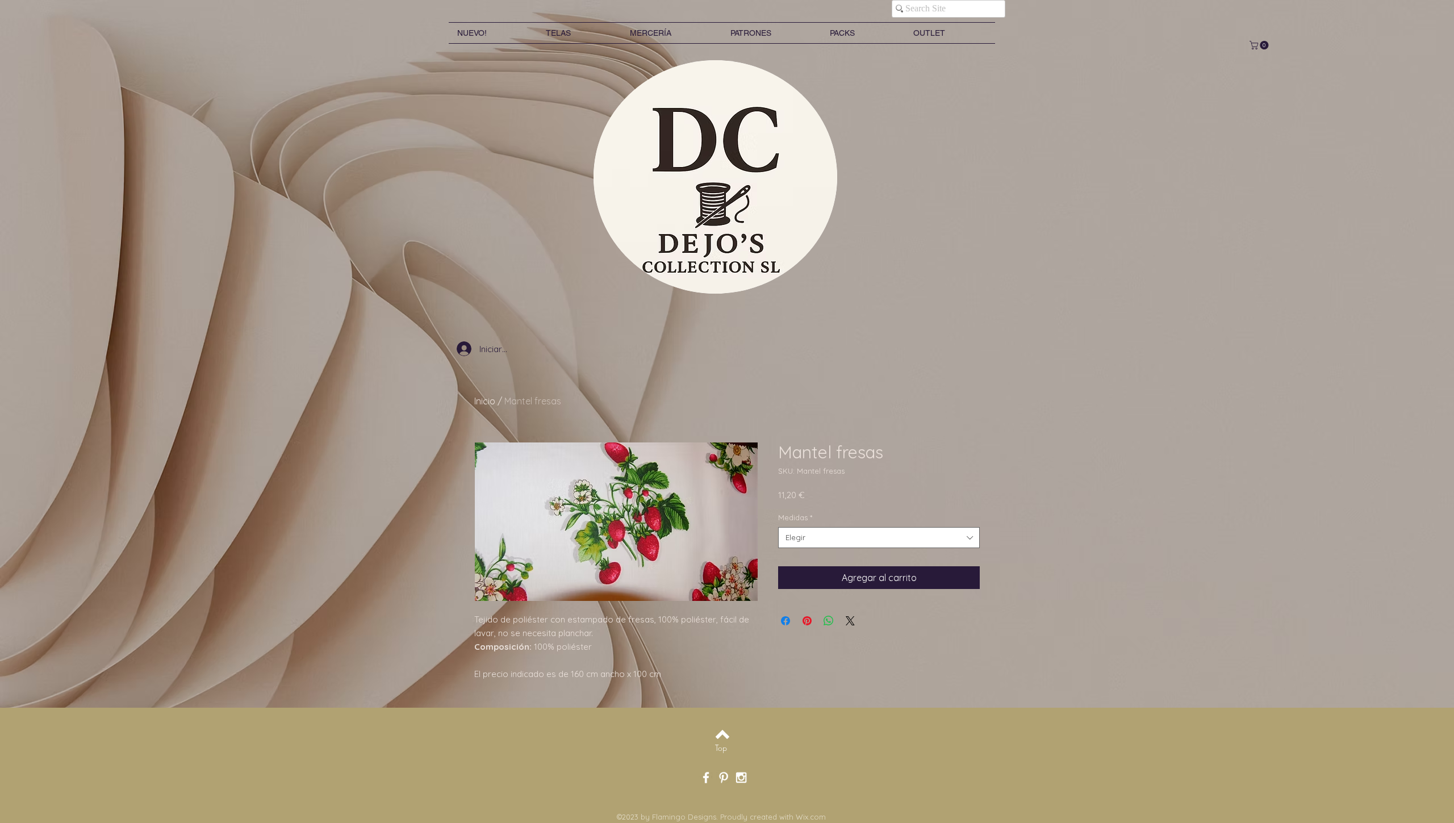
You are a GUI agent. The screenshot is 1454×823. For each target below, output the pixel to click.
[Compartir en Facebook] (785, 621)
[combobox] (879, 537)
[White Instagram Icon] (741, 777)
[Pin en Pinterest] (807, 621)
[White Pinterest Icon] (723, 777)
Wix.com (811, 816)
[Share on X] (850, 621)
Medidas (795, 517)
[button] (1260, 45)
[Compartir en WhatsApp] (828, 621)
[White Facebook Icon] (706, 777)
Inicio (484, 401)
